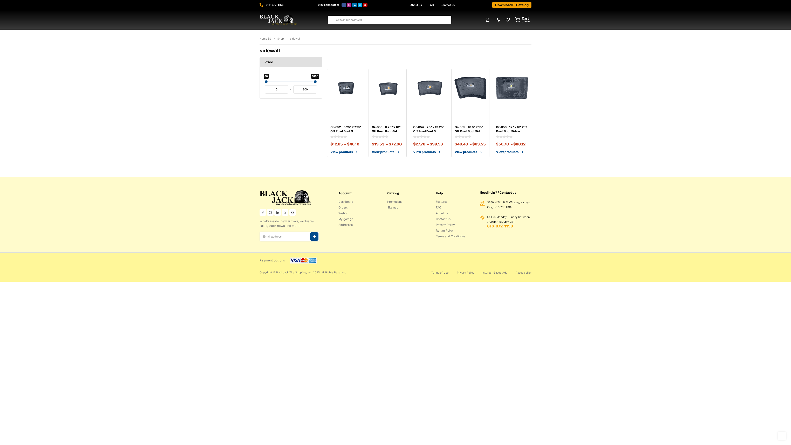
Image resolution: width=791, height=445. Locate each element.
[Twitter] (360, 5)
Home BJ (265, 38)
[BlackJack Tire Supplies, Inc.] (278, 19)
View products (341, 152)
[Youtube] (365, 5)
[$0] (266, 81)
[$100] (315, 81)
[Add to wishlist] (358, 75)
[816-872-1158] (261, 5)
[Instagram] (349, 5)
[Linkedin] (354, 5)
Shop (280, 38)
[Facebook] (344, 5)
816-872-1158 (274, 4)
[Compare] (358, 83)
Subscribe (314, 236)
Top (782, 436)
